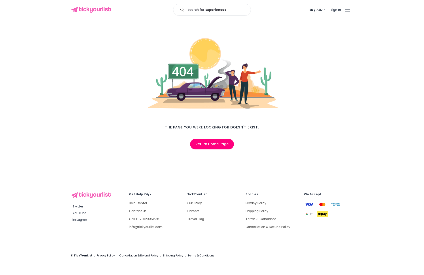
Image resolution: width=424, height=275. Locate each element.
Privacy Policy (256, 203)
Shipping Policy (257, 211)
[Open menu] (347, 9)
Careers (193, 211)
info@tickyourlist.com (146, 227)
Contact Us (137, 211)
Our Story (194, 203)
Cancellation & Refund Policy (268, 227)
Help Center (138, 203)
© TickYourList (81, 255)
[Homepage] (92, 10)
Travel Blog (195, 219)
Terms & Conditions (261, 219)
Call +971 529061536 (144, 219)
